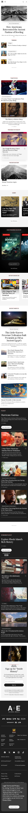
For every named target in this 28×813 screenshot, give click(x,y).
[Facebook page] (5, 752)
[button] (2, 444)
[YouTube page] (14, 752)
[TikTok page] (23, 752)
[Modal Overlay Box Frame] (14, 672)
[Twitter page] (9, 752)
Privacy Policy (7, 800)
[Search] (23, 2)
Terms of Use (7, 792)
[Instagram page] (18, 752)
